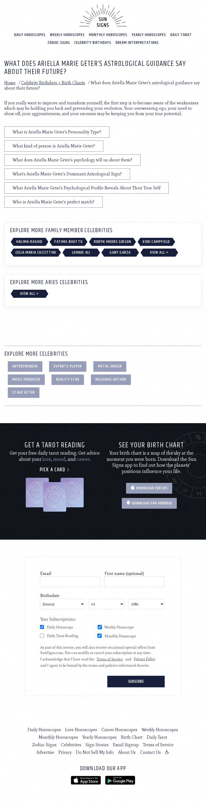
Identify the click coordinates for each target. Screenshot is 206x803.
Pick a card (53, 470)
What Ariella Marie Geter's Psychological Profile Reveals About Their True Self (86, 187)
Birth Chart (131, 737)
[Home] (103, 15)
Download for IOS (151, 488)
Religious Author (110, 379)
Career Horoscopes (119, 729)
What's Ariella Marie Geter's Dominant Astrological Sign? (67, 173)
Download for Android (151, 503)
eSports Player (68, 366)
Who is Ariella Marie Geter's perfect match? (53, 201)
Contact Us (150, 752)
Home (10, 82)
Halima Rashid (29, 241)
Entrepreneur (25, 366)
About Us (127, 752)
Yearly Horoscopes (149, 34)
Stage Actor (23, 392)
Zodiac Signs (58, 42)
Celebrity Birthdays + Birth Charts (53, 82)
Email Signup (126, 744)
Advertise (45, 752)
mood (59, 459)
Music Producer (26, 379)
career (83, 459)
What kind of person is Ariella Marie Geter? (54, 145)
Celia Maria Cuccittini (36, 252)
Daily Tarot (181, 34)
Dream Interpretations (137, 42)
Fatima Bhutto (68, 241)
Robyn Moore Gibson (112, 241)
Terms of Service (158, 744)
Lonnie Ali (81, 252)
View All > (159, 252)
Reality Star (67, 379)
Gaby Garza (120, 252)
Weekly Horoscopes (67, 34)
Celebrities (71, 744)
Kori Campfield (156, 241)
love (46, 459)
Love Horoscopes (81, 729)
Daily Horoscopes (30, 34)
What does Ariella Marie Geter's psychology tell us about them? (72, 159)
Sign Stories (97, 744)
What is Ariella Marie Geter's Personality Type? (57, 132)
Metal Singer (110, 366)
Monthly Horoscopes (108, 34)
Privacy (65, 752)
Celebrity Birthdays (92, 42)
